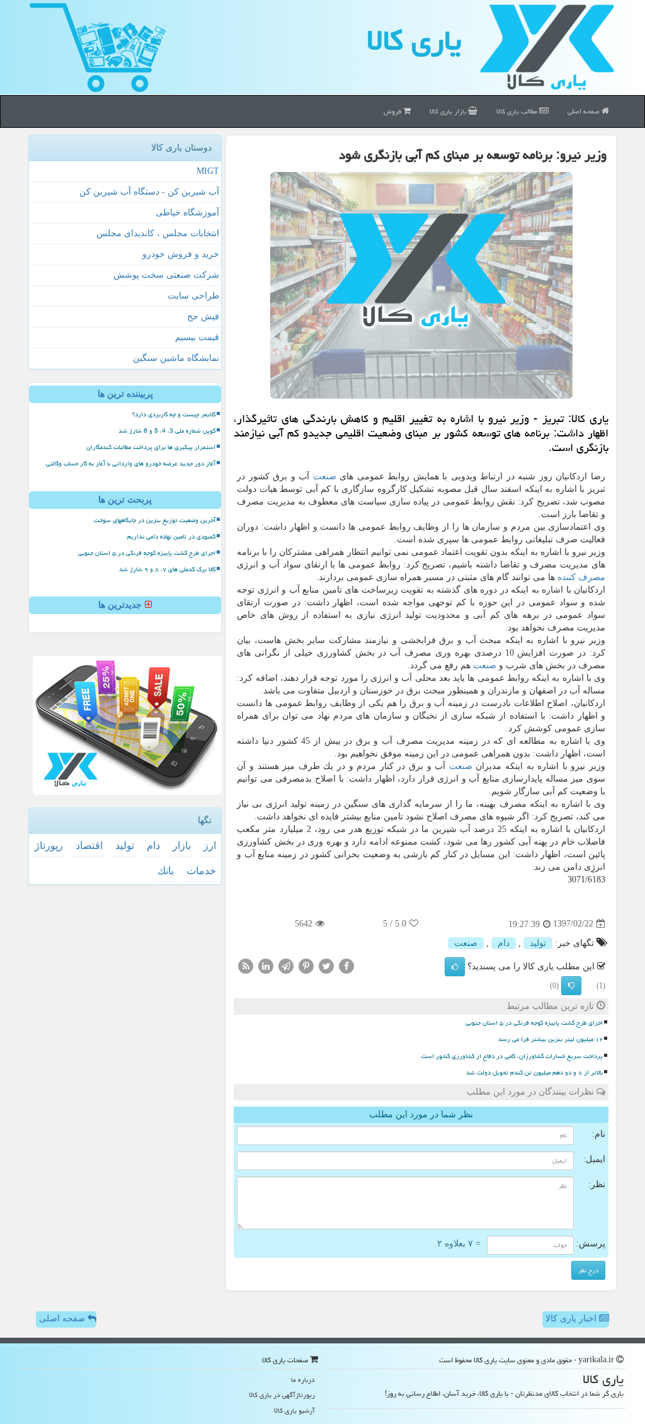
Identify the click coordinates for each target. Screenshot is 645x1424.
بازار (182, 845)
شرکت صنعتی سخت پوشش (166, 275)
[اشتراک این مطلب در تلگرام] (286, 965)
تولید (538, 943)
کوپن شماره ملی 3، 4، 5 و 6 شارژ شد (166, 430)
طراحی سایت (193, 295)
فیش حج (203, 316)
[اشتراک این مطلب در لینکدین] (266, 965)
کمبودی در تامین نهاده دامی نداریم (171, 536)
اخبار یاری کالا (572, 1318)
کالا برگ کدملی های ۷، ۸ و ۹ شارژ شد (167, 569)
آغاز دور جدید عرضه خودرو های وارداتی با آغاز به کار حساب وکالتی (130, 463)
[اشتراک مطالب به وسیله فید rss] (245, 965)
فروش (393, 111)
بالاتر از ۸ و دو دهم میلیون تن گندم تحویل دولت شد (534, 1072)
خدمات (201, 870)
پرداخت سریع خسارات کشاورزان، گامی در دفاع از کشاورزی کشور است (512, 1056)
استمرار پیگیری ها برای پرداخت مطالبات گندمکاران (150, 447)
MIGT (208, 171)
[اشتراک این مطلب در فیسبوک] (346, 965)
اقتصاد (89, 845)
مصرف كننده (581, 577)
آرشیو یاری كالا (294, 1410)
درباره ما (303, 1379)
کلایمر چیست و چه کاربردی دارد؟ (173, 414)
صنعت (324, 476)
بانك (165, 870)
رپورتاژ (49, 845)
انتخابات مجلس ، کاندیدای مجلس (157, 233)
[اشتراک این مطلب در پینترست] (306, 965)
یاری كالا (414, 40)
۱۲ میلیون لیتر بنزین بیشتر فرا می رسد (550, 1039)
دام (504, 943)
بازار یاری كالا (449, 111)
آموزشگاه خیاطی (187, 212)
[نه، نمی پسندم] (571, 985)
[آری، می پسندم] (455, 966)
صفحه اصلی (585, 111)
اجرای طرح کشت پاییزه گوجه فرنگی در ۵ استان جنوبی (534, 1023)
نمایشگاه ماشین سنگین (176, 358)
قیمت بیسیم (197, 337)
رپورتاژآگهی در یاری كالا (282, 1394)
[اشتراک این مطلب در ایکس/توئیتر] (326, 965)
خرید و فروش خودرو (180, 254)
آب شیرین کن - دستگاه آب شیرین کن (149, 192)
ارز (209, 845)
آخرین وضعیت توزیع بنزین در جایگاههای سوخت (154, 520)
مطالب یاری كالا (517, 111)
